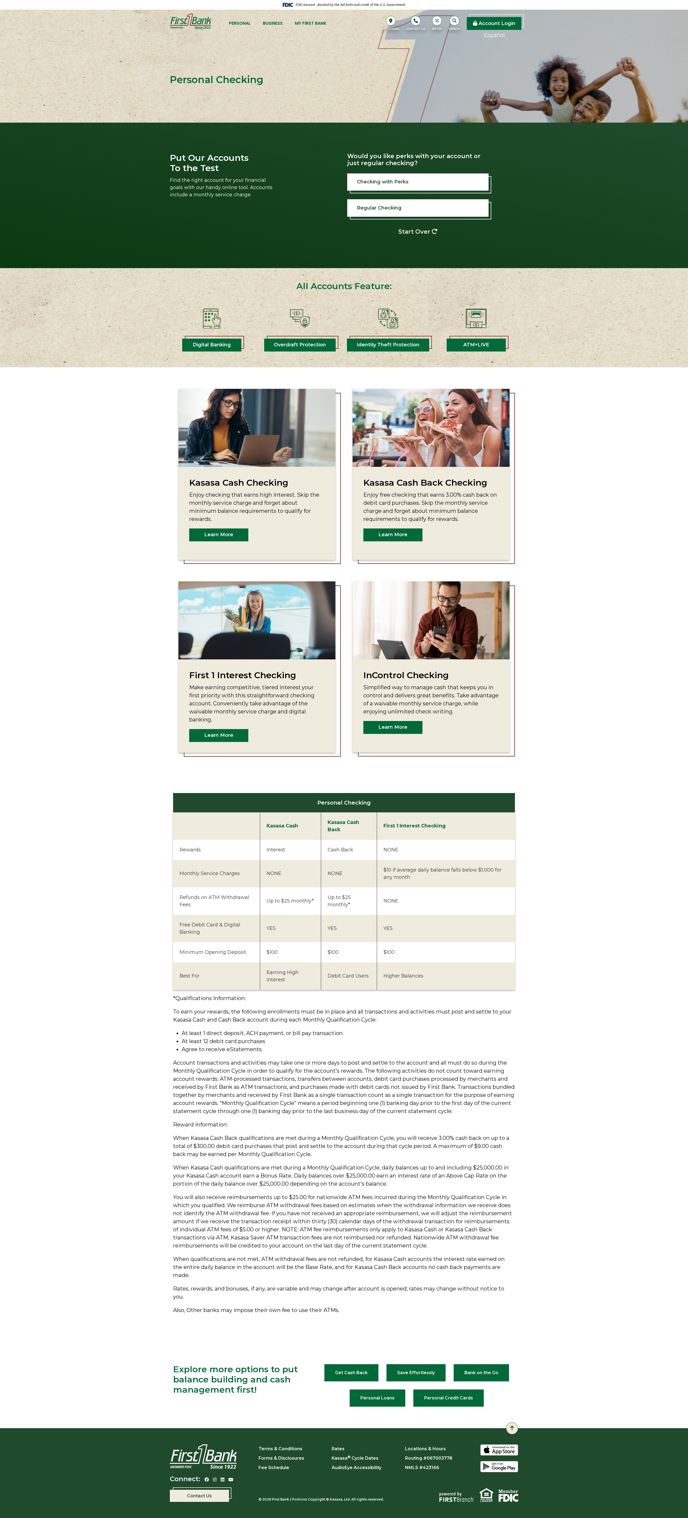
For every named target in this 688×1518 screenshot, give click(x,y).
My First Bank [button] (311, 23)
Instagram (215, 1479)
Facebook (207, 1479)
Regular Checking (379, 208)
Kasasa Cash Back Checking (425, 482)
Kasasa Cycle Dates (355, 1458)
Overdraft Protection (300, 345)
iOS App (499, 1450)
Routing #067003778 (428, 1458)
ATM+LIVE (476, 345)
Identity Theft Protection (388, 345)
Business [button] (273, 23)
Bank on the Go (481, 1372)
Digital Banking (212, 345)
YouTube (230, 1479)
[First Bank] (190, 23)
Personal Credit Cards (448, 1397)
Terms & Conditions (280, 1448)
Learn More (218, 535)
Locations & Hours (425, 1448)
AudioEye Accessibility (356, 1467)
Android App (499, 1467)
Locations (390, 29)
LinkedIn (222, 1479)
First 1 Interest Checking (242, 675)
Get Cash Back (351, 1372)
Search (454, 29)
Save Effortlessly (416, 1372)
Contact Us (415, 29)
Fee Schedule (274, 1467)
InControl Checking (406, 675)
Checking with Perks (382, 182)
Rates (437, 29)
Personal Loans (377, 1397)
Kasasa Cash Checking (238, 482)
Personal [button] (240, 23)
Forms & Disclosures (281, 1458)
